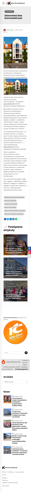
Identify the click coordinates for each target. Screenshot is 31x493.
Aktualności (9, 11)
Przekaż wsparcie (21, 369)
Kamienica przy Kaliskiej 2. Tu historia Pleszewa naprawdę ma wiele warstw (19, 451)
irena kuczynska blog (10, 200)
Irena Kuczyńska (10, 30)
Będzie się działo (11, 286)
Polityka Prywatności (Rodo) (10, 482)
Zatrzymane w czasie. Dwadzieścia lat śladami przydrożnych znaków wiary (14, 251)
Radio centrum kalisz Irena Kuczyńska (15, 210)
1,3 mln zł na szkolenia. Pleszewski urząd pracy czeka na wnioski (14, 273)
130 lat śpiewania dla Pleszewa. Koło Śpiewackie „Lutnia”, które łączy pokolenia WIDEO (15, 297)
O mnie (4, 474)
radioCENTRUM (9, 147)
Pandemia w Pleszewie (11, 204)
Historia (9, 240)
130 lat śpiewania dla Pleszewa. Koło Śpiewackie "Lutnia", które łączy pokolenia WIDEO (19, 426)
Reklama (4, 478)
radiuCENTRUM (9, 104)
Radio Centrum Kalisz (10, 207)
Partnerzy (5, 480)
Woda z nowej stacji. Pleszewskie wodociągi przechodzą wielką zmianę (19, 439)
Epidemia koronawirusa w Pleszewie (14, 197)
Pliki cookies (5, 486)
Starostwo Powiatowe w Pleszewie (14, 214)
